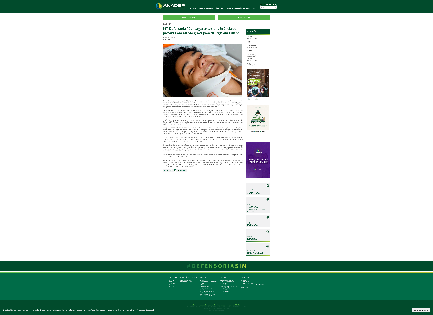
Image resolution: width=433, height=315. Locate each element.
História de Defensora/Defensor (229, 286)
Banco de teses (204, 293)
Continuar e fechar (421, 310)
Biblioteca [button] (220, 8)
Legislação (202, 289)
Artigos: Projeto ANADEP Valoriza (208, 281)
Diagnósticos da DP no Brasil (207, 294)
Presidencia (172, 283)
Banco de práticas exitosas (207, 291)
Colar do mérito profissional (248, 283)
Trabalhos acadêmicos (206, 288)
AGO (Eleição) (251, 65)
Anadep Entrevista (225, 288)
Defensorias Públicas (185, 281)
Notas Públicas (224, 289)
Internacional (245, 8)
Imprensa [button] (227, 8)
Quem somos (172, 280)
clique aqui (149, 310)
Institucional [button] (193, 8)
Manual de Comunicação (227, 281)
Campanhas (223, 283)
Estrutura (171, 286)
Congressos (244, 280)
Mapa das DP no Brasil (206, 296)
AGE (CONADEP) (251, 56)
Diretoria (171, 285)
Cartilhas (202, 283)
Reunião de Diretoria (252, 38)
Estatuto (171, 281)
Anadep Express (224, 285)
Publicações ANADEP (205, 286)
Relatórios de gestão (205, 285)
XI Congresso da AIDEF (253, 47)
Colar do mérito (245, 281)
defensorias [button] (207, 8)
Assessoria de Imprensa (226, 280)
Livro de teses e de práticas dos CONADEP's (252, 285)
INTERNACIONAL (245, 288)
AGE (248, 43)
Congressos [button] (236, 8)
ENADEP (253, 8)
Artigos (201, 280)
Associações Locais (185, 280)
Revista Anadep (224, 291)
